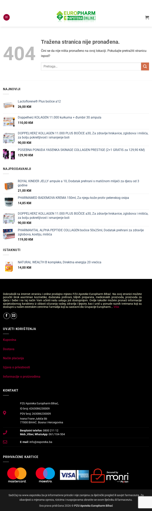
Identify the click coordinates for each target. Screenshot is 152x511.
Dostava (8, 349)
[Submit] (145, 66)
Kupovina (9, 340)
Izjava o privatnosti (16, 367)
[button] (6, 17)
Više (116, 306)
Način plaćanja (13, 358)
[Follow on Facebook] (6, 316)
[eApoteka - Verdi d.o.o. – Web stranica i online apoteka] (76, 17)
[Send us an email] (13, 316)
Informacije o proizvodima (21, 376)
